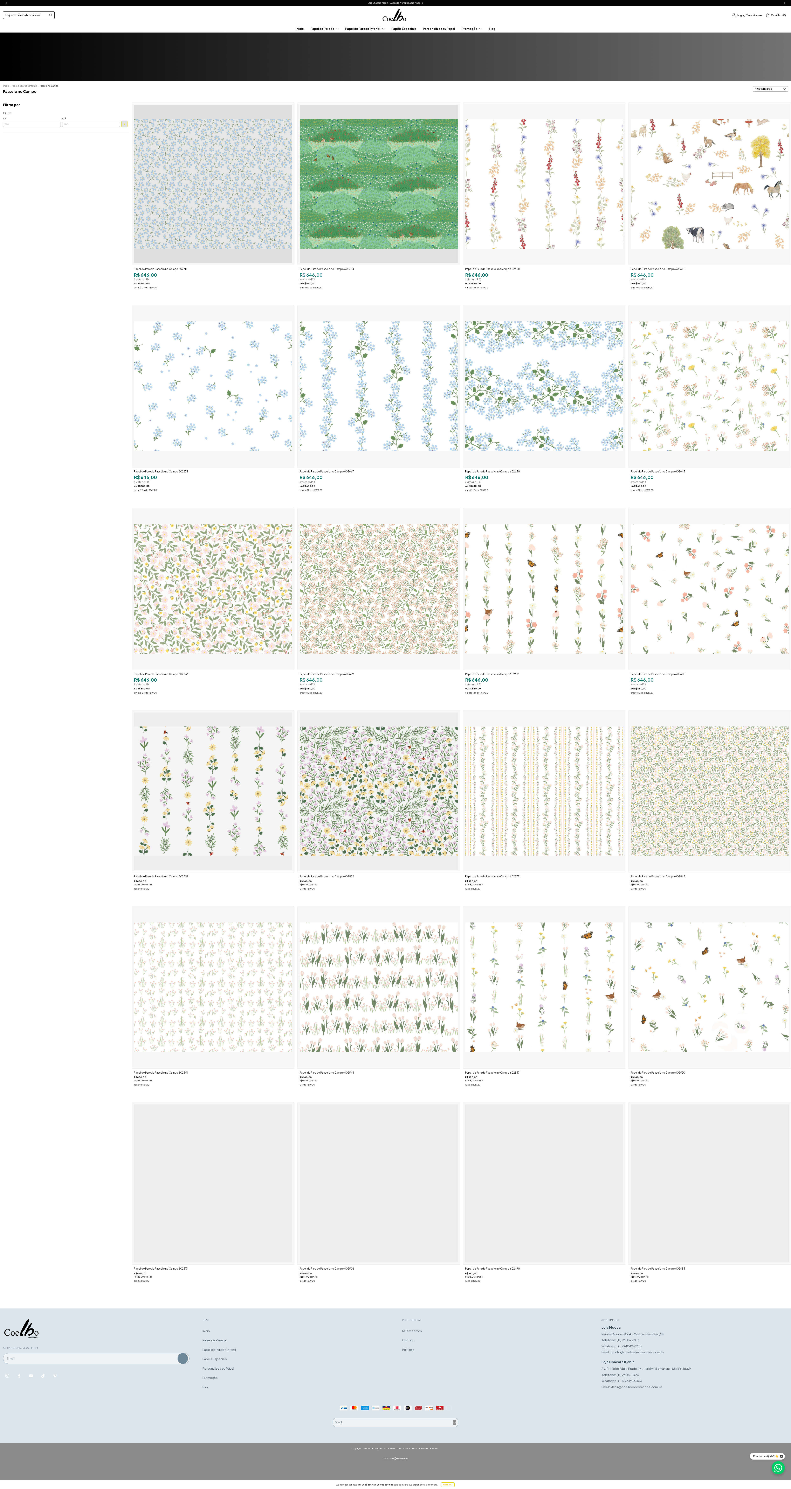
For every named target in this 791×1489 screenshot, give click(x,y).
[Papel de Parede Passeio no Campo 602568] (710, 791)
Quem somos (412, 1331)
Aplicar (124, 124)
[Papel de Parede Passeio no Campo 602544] (379, 987)
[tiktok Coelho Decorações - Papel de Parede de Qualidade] (43, 1375)
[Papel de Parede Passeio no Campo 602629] (379, 589)
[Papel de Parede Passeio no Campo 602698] (544, 184)
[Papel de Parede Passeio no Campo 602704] (379, 184)
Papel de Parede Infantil (363, 28)
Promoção (470, 28)
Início (300, 28)
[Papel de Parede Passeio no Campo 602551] (213, 987)
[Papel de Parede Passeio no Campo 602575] (544, 791)
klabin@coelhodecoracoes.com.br (636, 1387)
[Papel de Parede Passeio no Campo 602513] (213, 1183)
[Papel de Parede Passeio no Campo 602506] (379, 1183)
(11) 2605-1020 (628, 1375)
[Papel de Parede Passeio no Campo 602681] (710, 184)
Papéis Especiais (403, 28)
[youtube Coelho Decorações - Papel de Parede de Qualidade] (31, 1375)
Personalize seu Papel (439, 28)
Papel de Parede (322, 28)
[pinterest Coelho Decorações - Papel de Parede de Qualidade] (55, 1375)
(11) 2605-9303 (628, 1340)
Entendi (447, 1485)
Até (64, 119)
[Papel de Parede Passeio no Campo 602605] (710, 589)
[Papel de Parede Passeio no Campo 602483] (710, 1183)
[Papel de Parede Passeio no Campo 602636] (213, 589)
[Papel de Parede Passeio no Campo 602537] (544, 987)
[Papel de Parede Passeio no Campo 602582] (379, 791)
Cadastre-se (754, 15)
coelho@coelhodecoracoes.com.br (637, 1352)
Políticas (408, 1349)
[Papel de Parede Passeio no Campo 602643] (710, 386)
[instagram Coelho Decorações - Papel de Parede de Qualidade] (7, 1375)
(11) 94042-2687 (630, 1346)
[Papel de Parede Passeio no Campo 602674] (213, 386)
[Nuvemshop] (395, 1459)
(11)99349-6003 (630, 1381)
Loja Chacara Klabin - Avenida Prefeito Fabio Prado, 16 (395, 3)
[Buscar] (50, 15)
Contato (408, 1340)
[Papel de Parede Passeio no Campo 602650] (544, 386)
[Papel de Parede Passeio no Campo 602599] (213, 791)
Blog (491, 28)
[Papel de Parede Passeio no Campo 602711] (213, 184)
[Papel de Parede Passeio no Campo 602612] (544, 589)
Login (740, 15)
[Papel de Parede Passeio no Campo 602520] (710, 987)
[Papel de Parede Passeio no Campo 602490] (544, 1183)
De (4, 119)
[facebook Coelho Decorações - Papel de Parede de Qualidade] (19, 1375)
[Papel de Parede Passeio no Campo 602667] (379, 386)
